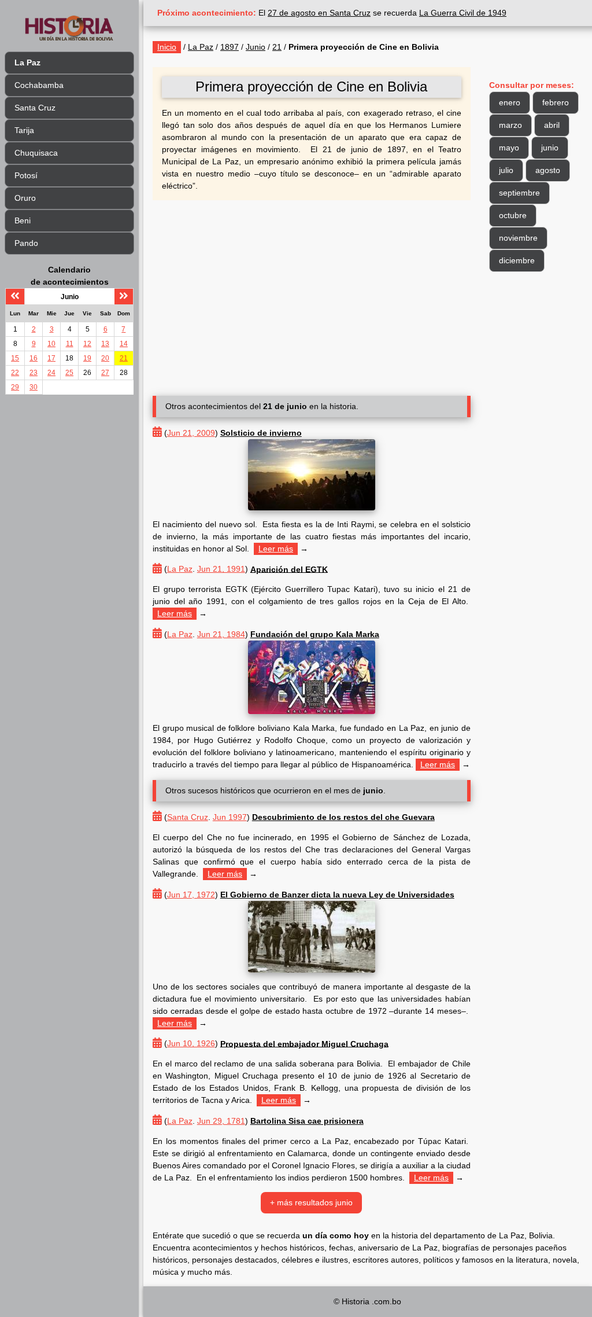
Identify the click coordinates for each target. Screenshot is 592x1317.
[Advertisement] (312, 293)
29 (15, 387)
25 (69, 373)
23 (33, 373)
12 (87, 344)
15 (15, 358)
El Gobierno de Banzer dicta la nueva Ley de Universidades (337, 894)
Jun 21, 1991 (221, 568)
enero (509, 102)
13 (105, 344)
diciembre (517, 260)
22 (15, 373)
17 (51, 358)
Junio (255, 46)
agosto (547, 170)
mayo (509, 147)
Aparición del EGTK (289, 568)
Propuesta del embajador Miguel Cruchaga (304, 1043)
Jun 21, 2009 (191, 432)
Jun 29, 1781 (221, 1120)
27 (105, 373)
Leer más (275, 548)
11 (69, 344)
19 (87, 358)
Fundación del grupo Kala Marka (314, 634)
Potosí (26, 175)
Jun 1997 (230, 817)
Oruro (25, 198)
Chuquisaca (36, 152)
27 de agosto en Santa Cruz (319, 12)
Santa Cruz (35, 107)
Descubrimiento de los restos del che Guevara (343, 817)
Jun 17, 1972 (191, 894)
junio (549, 147)
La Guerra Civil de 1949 (462, 12)
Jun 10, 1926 (191, 1043)
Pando (26, 243)
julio (506, 170)
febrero (555, 102)
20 (105, 358)
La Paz (200, 46)
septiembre (519, 192)
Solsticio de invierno (261, 432)
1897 (229, 46)
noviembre (518, 237)
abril (552, 125)
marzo (510, 125)
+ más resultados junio (311, 1202)
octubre (513, 215)
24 (51, 373)
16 (33, 358)
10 (51, 344)
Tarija (24, 130)
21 (124, 358)
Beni (22, 220)
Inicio (166, 46)
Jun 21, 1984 (221, 634)
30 (33, 387)
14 (124, 344)
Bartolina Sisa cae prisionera (307, 1120)
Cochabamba (39, 85)
